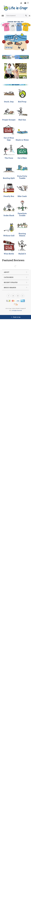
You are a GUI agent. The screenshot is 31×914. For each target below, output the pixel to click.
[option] (15, 42)
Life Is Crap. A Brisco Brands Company (15, 308)
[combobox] (15, 15)
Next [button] (27, 41)
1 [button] (10, 76)
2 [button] (13, 76)
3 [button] (17, 76)
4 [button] (20, 76)
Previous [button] (4, 41)
